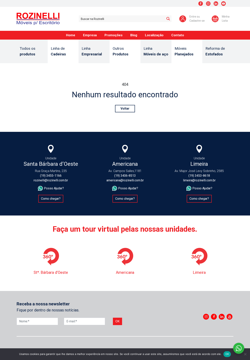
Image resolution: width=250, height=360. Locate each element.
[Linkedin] (221, 316)
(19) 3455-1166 (51, 175)
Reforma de (215, 51)
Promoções (113, 35)
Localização (154, 35)
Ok (117, 321)
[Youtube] (229, 316)
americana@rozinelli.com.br (125, 180)
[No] (245, 354)
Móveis (184, 51)
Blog (133, 35)
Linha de (58, 51)
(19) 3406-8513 (125, 175)
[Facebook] (214, 316)
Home (70, 35)
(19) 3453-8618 (199, 175)
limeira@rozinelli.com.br (199, 180)
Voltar (125, 108)
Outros (120, 51)
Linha (92, 51)
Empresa (90, 35)
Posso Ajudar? (54, 188)
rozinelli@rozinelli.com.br (51, 180)
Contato (177, 35)
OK (227, 354)
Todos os (27, 51)
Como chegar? (51, 198)
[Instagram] (206, 316)
